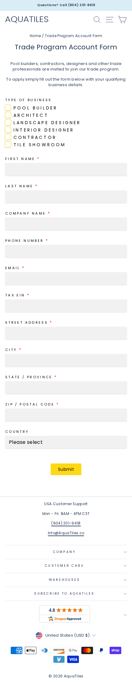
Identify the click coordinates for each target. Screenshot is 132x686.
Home (35, 35)
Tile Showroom (40, 145)
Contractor (35, 137)
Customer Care (64, 565)
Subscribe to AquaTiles (64, 593)
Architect (31, 115)
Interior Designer (44, 130)
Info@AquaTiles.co (66, 533)
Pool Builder (35, 108)
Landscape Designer (47, 123)
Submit (66, 469)
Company (64, 552)
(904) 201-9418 (66, 523)
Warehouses (64, 579)
